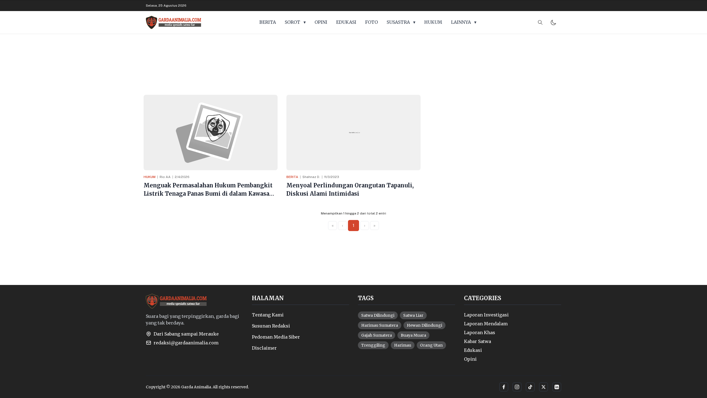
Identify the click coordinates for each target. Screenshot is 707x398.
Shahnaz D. (311, 177)
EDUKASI (346, 22)
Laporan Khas (479, 332)
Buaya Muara (413, 335)
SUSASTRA (401, 22)
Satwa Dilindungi (377, 315)
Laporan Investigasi (486, 315)
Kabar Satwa (477, 341)
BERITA (267, 22)
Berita (292, 177)
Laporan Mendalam (486, 323)
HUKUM (433, 22)
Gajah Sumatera (376, 335)
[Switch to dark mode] (553, 22)
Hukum (149, 177)
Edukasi (473, 350)
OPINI (321, 22)
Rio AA (165, 177)
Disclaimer (264, 348)
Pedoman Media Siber (276, 337)
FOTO (371, 22)
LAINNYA (463, 22)
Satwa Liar (413, 315)
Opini (470, 359)
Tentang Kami (268, 315)
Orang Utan (431, 345)
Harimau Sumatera (379, 325)
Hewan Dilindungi (424, 325)
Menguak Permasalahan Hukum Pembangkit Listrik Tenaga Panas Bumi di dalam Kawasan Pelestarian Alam (208, 193)
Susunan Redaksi (271, 326)
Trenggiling (373, 345)
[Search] (540, 22)
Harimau (402, 345)
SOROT (295, 22)
